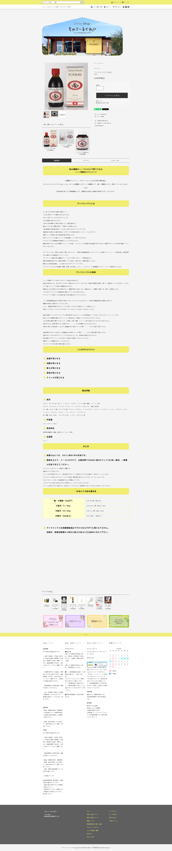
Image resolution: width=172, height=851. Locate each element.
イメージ (86, 160)
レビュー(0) (115, 160)
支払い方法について (92, 814)
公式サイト (108, 7)
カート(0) (126, 2)
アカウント (116, 2)
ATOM (92, 837)
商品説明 (57, 160)
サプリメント (100, 63)
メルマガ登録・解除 (97, 7)
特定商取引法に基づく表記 (102, 103)
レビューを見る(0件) (101, 114)
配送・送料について (92, 817)
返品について (99, 101)
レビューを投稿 (100, 116)
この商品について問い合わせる (103, 123)
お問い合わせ (117, 7)
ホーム (44, 7)
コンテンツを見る (66, 7)
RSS (88, 837)
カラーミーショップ (67, 847)
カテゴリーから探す (54, 7)
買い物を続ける (100, 125)
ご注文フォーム (113, 821)
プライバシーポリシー (93, 827)
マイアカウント (113, 811)
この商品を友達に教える (102, 120)
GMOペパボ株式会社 (93, 847)
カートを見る (112, 814)
